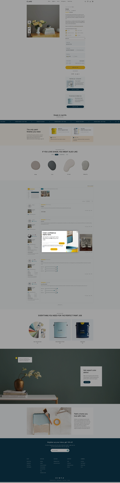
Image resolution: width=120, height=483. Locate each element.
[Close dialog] (77, 231)
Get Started (61, 243)
